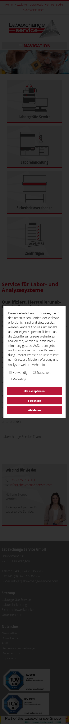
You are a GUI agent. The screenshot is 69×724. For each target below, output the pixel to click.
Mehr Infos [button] (39, 365)
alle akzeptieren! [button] (34, 391)
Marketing (19, 379)
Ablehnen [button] (34, 410)
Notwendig (19, 372)
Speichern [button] (34, 400)
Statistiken (43, 372)
